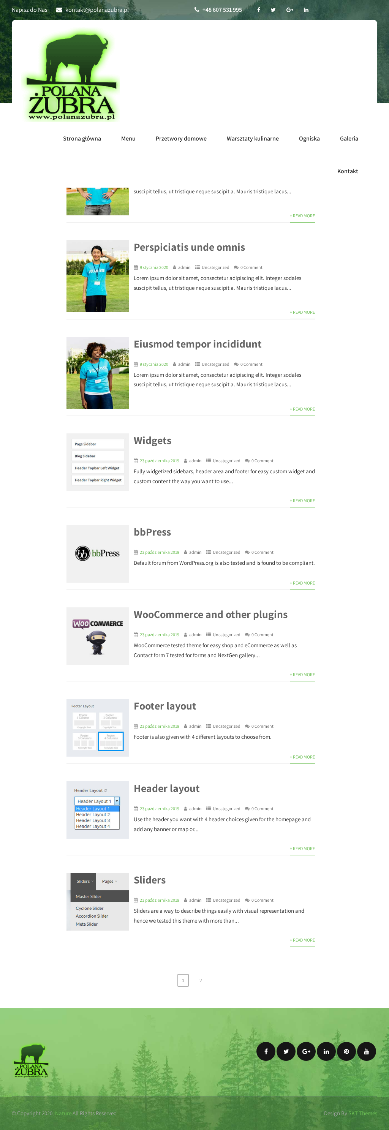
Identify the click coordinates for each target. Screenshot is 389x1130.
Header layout (167, 788)
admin (184, 267)
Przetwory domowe (181, 138)
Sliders (150, 879)
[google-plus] (289, 10)
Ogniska (309, 138)
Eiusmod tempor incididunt (198, 344)
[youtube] (366, 1051)
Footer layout (165, 706)
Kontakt (347, 171)
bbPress (152, 532)
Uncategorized (215, 267)
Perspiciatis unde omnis (189, 247)
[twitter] (273, 10)
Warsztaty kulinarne (253, 138)
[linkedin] (306, 10)
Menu (128, 138)
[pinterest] (346, 1051)
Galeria (349, 138)
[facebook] (258, 10)
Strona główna (82, 138)
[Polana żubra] (70, 74)
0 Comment (251, 267)
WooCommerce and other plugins (211, 614)
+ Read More (302, 215)
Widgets (152, 440)
